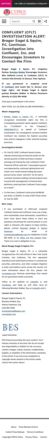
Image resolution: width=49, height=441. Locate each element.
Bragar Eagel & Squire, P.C (18, 117)
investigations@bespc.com (15, 234)
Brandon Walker (28, 228)
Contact (43, 437)
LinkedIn (34, 282)
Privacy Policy (31, 437)
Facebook (6, 285)
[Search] (34, 21)
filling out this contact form (33, 238)
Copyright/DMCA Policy (12, 437)
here (8, 101)
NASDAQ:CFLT (11, 129)
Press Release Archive (28, 427)
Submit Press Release (15, 432)
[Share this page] (45, 21)
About (13, 427)
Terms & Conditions (35, 432)
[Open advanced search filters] (39, 21)
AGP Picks (6, 4)
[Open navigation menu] (4, 21)
